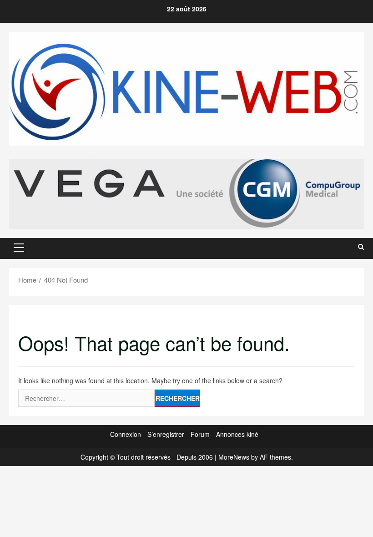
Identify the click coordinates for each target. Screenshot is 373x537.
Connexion (125, 434)
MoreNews (233, 456)
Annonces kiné (237, 434)
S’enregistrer (165, 434)
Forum (200, 434)
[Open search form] (361, 246)
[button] (19, 247)
